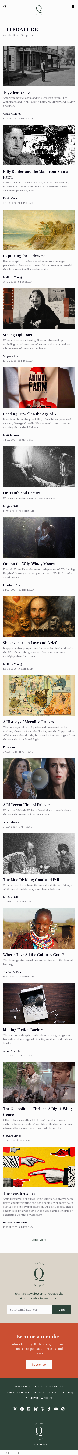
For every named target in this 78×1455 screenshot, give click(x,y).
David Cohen (11, 198)
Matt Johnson (11, 435)
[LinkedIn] (29, 1409)
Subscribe (39, 1364)
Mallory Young (12, 277)
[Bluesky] (35, 1409)
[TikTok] (49, 1409)
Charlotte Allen (12, 585)
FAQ (70, 1392)
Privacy (38, 1392)
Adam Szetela (11, 1051)
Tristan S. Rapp (12, 972)
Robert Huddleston (15, 1222)
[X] (15, 1409)
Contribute (54, 1386)
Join (62, 1309)
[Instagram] (63, 1409)
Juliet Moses (11, 822)
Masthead (22, 1386)
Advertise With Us (39, 1397)
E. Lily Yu (9, 747)
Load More (39, 1239)
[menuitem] (22, 1386)
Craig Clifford (12, 113)
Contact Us (56, 1392)
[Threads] (42, 1409)
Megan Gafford (13, 506)
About (37, 1386)
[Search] (5, 6)
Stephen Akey (11, 356)
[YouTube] (56, 1409)
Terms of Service (17, 1392)
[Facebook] (22, 1409)
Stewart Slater (12, 1135)
